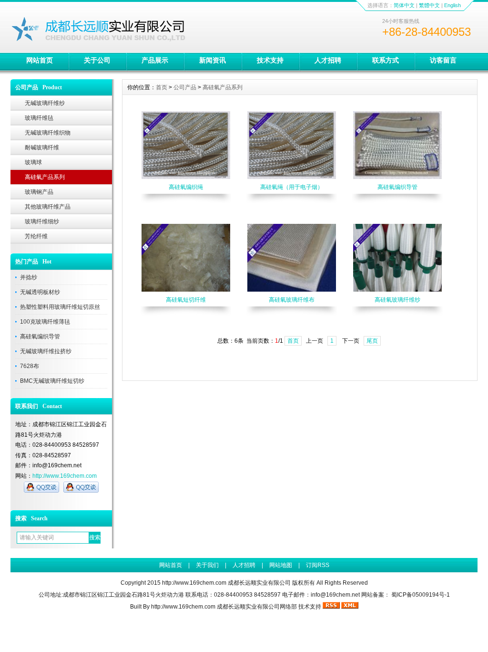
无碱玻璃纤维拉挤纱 (45, 351)
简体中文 (404, 5)
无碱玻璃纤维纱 (45, 103)
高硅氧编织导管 (40, 336)
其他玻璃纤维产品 (48, 206)
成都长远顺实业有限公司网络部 (257, 606)
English (452, 5)
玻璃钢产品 (39, 192)
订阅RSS (317, 565)
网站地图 (280, 565)
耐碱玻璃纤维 (42, 147)
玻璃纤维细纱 (42, 221)
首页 (161, 87)
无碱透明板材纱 (40, 292)
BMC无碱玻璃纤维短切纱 (52, 381)
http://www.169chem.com (64, 476)
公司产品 (184, 87)
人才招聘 (328, 60)
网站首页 (39, 60)
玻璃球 (33, 162)
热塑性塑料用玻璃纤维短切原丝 (60, 307)
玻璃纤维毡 (39, 118)
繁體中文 (429, 5)
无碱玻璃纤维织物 (48, 132)
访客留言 (443, 60)
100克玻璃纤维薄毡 (45, 321)
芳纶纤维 (36, 236)
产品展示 (155, 60)
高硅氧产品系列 (45, 177)
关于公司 (97, 60)
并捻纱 (28, 277)
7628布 (29, 366)
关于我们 (207, 565)
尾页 (372, 340)
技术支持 (270, 60)
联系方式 (385, 60)
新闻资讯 (212, 60)
